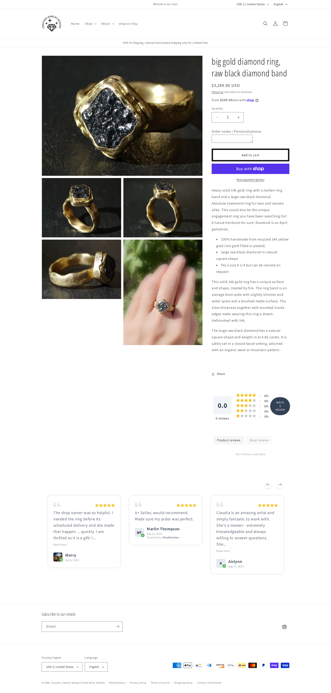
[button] (90, 23)
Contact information (209, 682)
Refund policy (117, 682)
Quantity (217, 108)
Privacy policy (138, 682)
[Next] (280, 484)
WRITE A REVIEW (280, 406)
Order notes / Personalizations (236, 131)
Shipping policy (183, 682)
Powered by (163, 537)
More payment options (250, 179)
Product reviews (228, 440)
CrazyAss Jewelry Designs (66, 682)
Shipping (217, 92)
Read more (60, 544)
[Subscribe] (117, 626)
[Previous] (268, 484)
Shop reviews (259, 440)
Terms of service (160, 682)
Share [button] (221, 374)
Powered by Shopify (93, 682)
